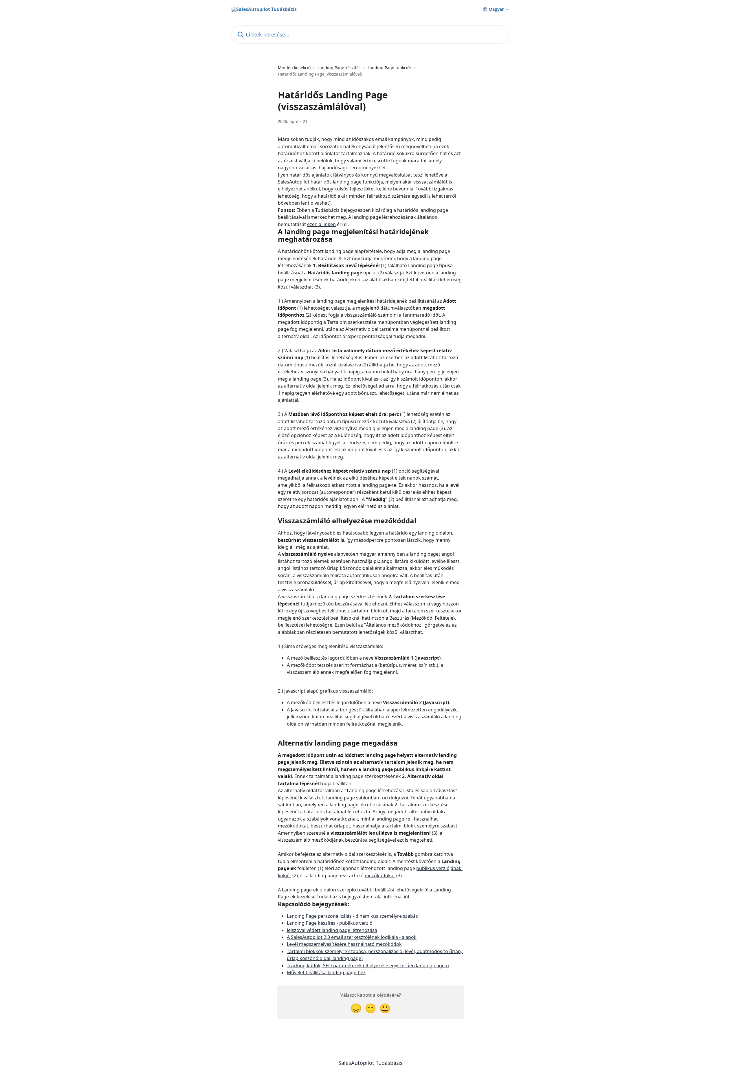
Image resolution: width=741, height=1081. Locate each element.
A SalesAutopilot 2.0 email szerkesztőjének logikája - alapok (352, 937)
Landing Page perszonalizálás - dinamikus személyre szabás (352, 916)
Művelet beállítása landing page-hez (326, 972)
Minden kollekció (294, 67)
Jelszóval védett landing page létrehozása (332, 930)
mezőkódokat (380, 875)
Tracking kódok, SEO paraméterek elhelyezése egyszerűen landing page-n (368, 965)
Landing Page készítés (339, 67)
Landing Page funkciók (390, 67)
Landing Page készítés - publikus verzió (330, 923)
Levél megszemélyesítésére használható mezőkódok (344, 944)
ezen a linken (321, 224)
